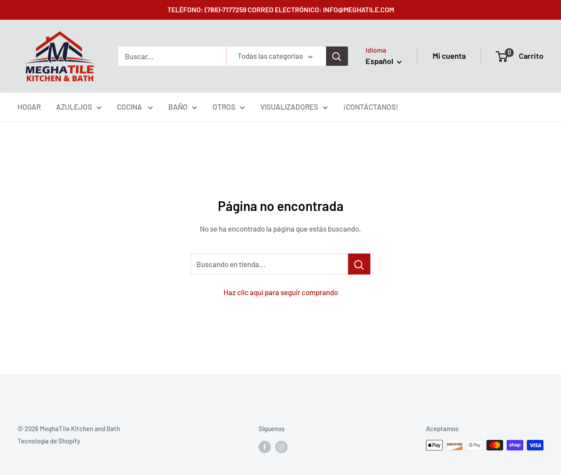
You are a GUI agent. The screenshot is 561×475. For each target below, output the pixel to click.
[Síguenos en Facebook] (265, 446)
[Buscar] (337, 56)
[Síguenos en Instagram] (281, 446)
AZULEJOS (74, 106)
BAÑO (178, 106)
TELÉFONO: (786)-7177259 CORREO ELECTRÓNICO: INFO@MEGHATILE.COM (280, 9)
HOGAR (29, 106)
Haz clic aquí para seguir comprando (281, 292)
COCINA (130, 106)
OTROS (224, 106)
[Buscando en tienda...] (359, 264)
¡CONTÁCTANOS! (370, 106)
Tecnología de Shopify (49, 441)
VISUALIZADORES (289, 106)
